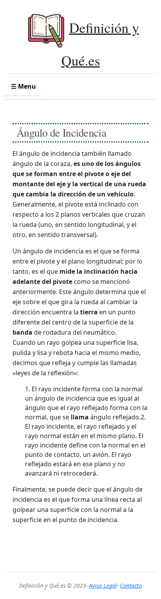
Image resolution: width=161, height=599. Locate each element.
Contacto (131, 585)
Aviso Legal (103, 585)
